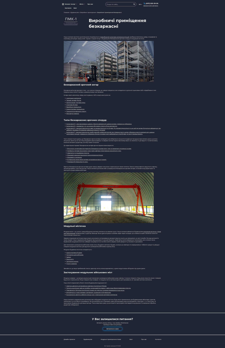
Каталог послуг (70, 4)
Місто (81, 4)
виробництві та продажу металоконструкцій (115, 37)
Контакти (68, 8)
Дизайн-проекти (69, 339)
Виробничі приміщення (88, 12)
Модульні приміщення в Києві (111, 339)
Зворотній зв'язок (150, 5)
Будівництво (75, 12)
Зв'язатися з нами (112, 329)
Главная (66, 12)
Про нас (90, 4)
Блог (75, 8)
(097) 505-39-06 (152, 3)
